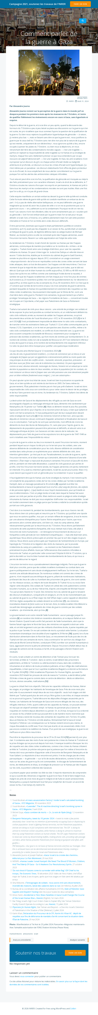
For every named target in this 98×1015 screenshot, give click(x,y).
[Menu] (43, 21)
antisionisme (28, 934)
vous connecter (27, 976)
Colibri (73, 1008)
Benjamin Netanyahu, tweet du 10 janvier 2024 (33, 818)
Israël (36, 934)
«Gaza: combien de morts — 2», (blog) (47, 812)
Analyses (82, 98)
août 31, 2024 (83, 101)
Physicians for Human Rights (24, 907)
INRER (71, 101)
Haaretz (52, 904)
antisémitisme (16, 934)
